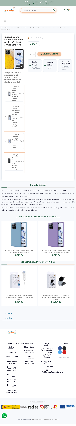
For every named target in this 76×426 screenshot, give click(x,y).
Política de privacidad (11, 380)
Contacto (12, 352)
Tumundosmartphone (14, 343)
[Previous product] (73, 29)
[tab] (38, 313)
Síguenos (64, 343)
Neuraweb (35, 419)
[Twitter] (60, 352)
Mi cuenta (29, 343)
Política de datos (11, 386)
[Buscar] (54, 10)
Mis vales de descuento (29, 352)
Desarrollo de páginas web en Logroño (48, 419)
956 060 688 (47, 367)
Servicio (8, 318)
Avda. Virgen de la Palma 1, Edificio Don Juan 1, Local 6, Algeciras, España (47, 353)
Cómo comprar (12, 356)
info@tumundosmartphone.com (53, 372)
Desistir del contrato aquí (11, 391)
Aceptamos (64, 357)
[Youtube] (64, 352)
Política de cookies (11, 375)
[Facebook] (60, 348)
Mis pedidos (29, 347)
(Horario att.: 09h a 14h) (47, 362)
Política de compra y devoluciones (11, 369)
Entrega (8, 313)
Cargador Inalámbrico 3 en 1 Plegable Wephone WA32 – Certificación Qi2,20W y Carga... (56, 297)
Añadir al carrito (50, 54)
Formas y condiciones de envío (12, 361)
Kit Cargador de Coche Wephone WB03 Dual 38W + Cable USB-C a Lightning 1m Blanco (19, 297)
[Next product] (74, 29)
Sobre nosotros (11, 348)
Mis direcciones (29, 357)
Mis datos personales (29, 362)
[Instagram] (64, 348)
